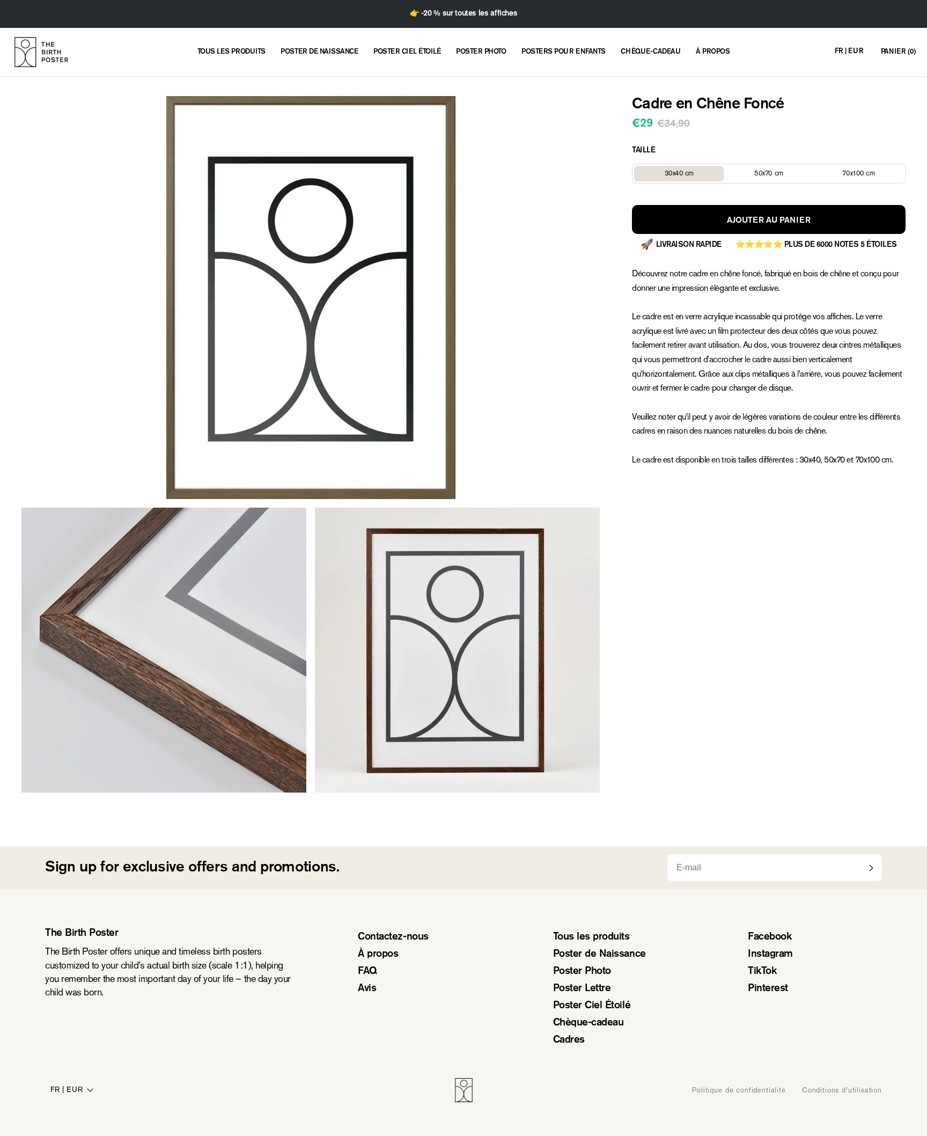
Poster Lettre (582, 989)
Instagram (770, 954)
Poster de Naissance (599, 954)
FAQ (367, 971)
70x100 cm (872, 174)
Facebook (769, 937)
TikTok (762, 971)
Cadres (569, 1040)
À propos (378, 954)
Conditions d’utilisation (842, 1090)
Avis (367, 989)
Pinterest (768, 989)
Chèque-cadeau (588, 1023)
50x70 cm (783, 174)
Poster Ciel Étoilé (591, 1006)
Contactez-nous (393, 937)
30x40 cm (694, 174)
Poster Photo (582, 971)
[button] (898, 52)
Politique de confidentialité (739, 1090)
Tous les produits (591, 937)
